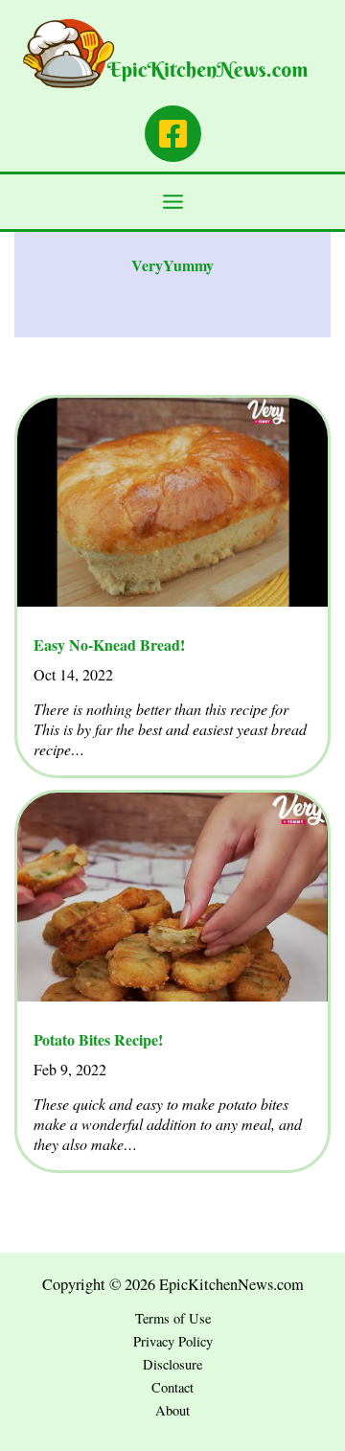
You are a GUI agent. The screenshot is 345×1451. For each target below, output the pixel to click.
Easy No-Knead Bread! (109, 644)
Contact (172, 1387)
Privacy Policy (173, 1341)
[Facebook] (173, 133)
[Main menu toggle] (173, 201)
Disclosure (172, 1364)
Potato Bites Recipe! (98, 1039)
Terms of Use (173, 1318)
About (172, 1410)
